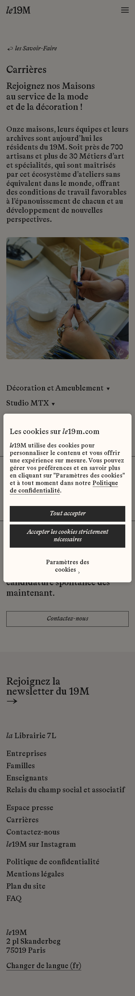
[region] (67, 498)
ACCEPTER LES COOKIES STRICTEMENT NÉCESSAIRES (67, 536)
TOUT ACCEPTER (68, 514)
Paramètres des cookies (67, 566)
